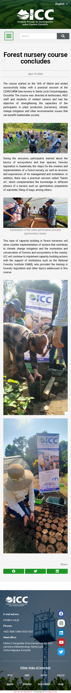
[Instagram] (61, 623)
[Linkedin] (61, 632)
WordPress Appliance (23, 691)
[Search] (63, 36)
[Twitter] (61, 651)
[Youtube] (61, 642)
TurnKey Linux (51, 691)
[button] (8, 36)
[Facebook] (61, 613)
